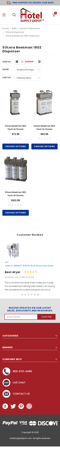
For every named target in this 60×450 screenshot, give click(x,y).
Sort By (6, 77)
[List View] (22, 61)
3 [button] (28, 294)
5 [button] (35, 294)
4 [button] (31, 294)
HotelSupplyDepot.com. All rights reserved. (30, 438)
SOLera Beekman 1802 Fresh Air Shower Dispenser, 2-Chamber (44, 128)
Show (5, 69)
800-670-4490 (22, 371)
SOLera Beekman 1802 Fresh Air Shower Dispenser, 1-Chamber (15, 128)
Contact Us (21, 394)
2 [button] (25, 294)
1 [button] (22, 294)
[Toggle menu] (4, 15)
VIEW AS (6, 61)
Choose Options (15, 146)
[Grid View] (17, 61)
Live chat (19, 382)
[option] (30, 266)
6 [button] (38, 294)
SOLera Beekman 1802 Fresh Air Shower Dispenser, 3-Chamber (15, 194)
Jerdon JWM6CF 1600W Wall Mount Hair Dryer (29, 265)
